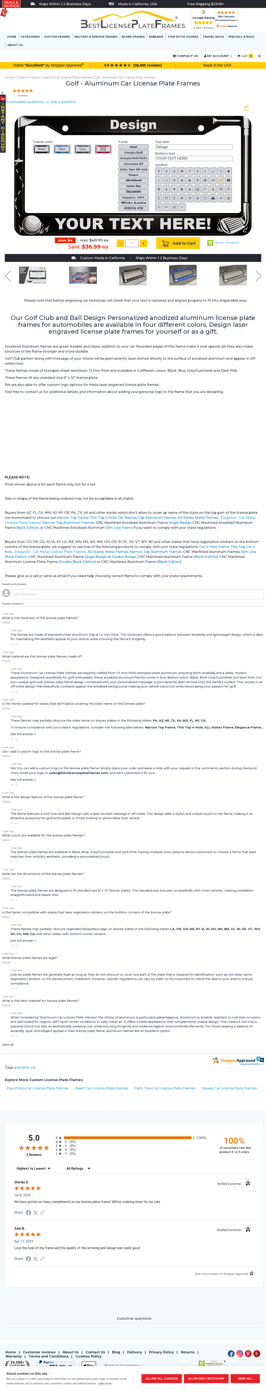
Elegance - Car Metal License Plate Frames (50, 552)
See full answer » (23, 734)
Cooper (134, 174)
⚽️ (198, 189)
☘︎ (182, 171)
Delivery (134, 1352)
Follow (6, 622)
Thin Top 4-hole (103, 518)
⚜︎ (166, 171)
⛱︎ (228, 198)
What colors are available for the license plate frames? (43, 835)
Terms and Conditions (49, 1356)
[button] (12, 644)
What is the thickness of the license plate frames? (40, 618)
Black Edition (27, 528)
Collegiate (133, 191)
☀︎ (197, 171)
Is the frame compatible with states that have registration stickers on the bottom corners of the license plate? (87, 912)
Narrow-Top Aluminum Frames (68, 523)
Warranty (13, 1356)
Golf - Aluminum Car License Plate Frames (124, 77)
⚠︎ (158, 207)
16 (23, 95)
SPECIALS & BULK (241, 36)
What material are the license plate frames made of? (42, 656)
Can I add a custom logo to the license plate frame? (41, 751)
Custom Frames (57, 36)
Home (11, 36)
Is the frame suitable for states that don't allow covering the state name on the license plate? (73, 704)
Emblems (156, 36)
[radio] (134, 1137)
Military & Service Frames (96, 36)
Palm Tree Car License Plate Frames (164, 1088)
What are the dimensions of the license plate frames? (43, 874)
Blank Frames (133, 36)
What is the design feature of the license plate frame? (43, 797)
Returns (188, 1352)
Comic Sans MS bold (133, 169)
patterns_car (25, 1067)
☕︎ (213, 171)
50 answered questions (24, 102)
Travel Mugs (213, 36)
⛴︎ (213, 198)
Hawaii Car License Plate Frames (229, 1088)
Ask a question (63, 102)
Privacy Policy (161, 1352)
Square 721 (133, 197)
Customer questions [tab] (134, 1318)
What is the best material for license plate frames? (40, 1001)
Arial (133, 147)
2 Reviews (40, 1155)
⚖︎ (174, 207)
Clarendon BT (133, 163)
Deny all (245, 1378)
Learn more (105, 1383)
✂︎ (166, 207)
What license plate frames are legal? (30, 958)
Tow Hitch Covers (182, 36)
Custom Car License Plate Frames (66, 77)
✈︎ (220, 198)
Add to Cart (184, 243)
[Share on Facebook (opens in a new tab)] (28, 1213)
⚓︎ (174, 171)
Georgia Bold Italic (133, 158)
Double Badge (124, 557)
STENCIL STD (133, 208)
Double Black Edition (77, 562)
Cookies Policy (88, 1356)
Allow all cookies (162, 1378)
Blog (116, 1352)
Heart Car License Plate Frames (101, 1088)
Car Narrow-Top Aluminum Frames (147, 518)
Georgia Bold (133, 152)
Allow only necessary (206, 1378)
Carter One (133, 186)
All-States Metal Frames (198, 518)
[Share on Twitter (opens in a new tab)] (35, 1213)
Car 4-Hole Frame (214, 547)
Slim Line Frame (119, 528)
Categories (30, 36)
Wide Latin (133, 203)
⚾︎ (205, 198)
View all (8, 1045)
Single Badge (180, 523)
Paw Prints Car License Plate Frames (38, 1088)
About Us (15, 45)
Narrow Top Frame (72, 518)
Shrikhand (134, 180)
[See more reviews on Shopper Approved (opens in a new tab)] (42, 1213)
